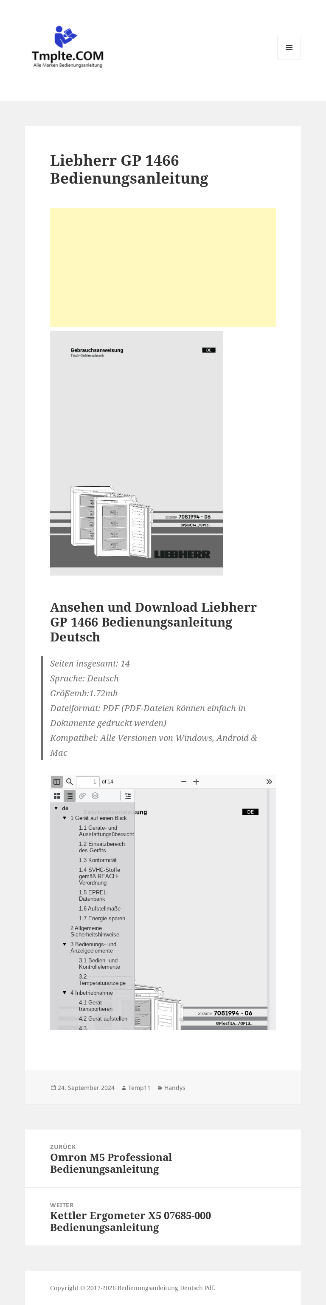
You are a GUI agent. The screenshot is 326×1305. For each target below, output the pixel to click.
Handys (174, 1088)
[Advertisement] (163, 267)
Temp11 (139, 1088)
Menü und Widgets (289, 59)
